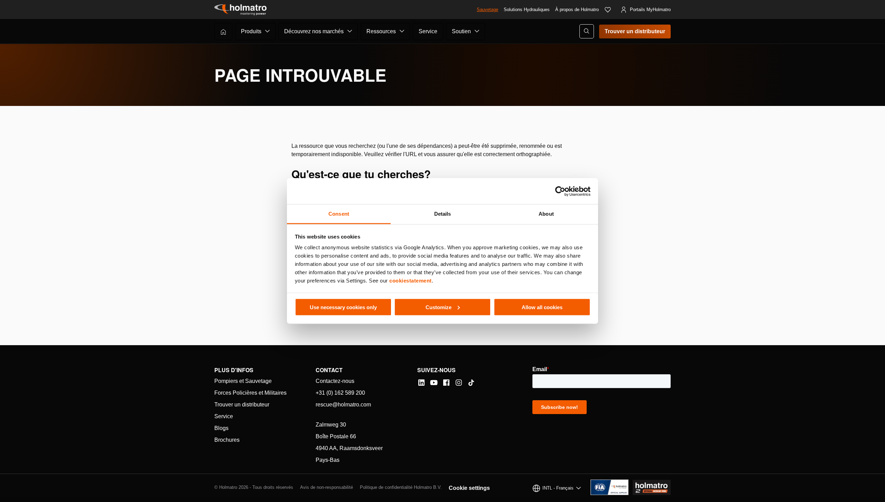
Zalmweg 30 (331, 425)
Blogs (221, 428)
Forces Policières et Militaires (250, 393)
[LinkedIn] (421, 382)
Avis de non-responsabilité (326, 487)
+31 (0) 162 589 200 (340, 393)
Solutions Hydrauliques (527, 9)
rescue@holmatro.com (343, 404)
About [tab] (546, 214)
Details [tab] (442, 214)
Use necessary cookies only (343, 307)
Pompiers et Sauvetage (243, 381)
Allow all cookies (542, 307)
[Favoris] (607, 9)
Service (428, 31)
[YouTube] (434, 382)
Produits (251, 31)
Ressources (381, 31)
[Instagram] (459, 382)
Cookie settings (469, 488)
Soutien (461, 31)
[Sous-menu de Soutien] (477, 31)
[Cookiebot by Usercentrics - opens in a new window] (560, 191)
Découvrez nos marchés (314, 31)
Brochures (227, 440)
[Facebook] (446, 382)
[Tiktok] (471, 382)
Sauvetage (487, 9)
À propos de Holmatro (577, 9)
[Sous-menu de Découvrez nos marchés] (349, 31)
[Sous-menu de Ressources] (402, 31)
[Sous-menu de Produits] (267, 31)
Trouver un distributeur (635, 31)
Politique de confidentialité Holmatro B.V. (401, 487)
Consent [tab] (338, 214)
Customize (438, 307)
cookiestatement (410, 281)
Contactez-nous (335, 381)
